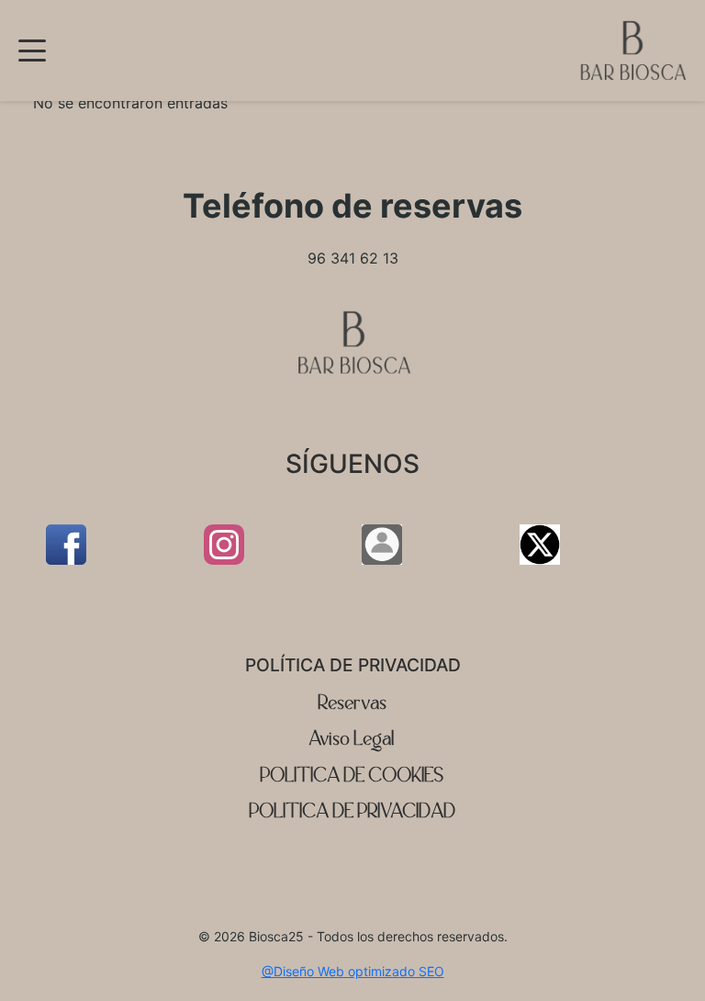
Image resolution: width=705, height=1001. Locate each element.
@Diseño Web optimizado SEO (353, 971)
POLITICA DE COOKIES (352, 775)
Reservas (353, 703)
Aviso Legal (352, 738)
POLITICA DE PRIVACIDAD (353, 811)
